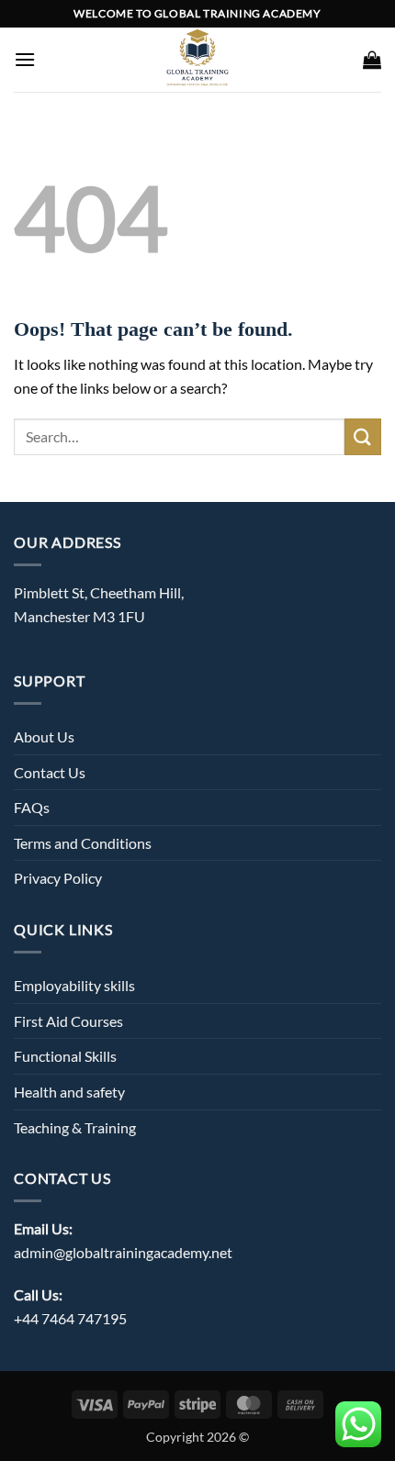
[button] (25, 59)
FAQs (32, 807)
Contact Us (49, 772)
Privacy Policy (58, 878)
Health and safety (69, 1091)
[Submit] (362, 436)
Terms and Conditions (83, 843)
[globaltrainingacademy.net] (197, 60)
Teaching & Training (75, 1127)
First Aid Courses (68, 1021)
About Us (44, 736)
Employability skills (74, 985)
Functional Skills (65, 1056)
